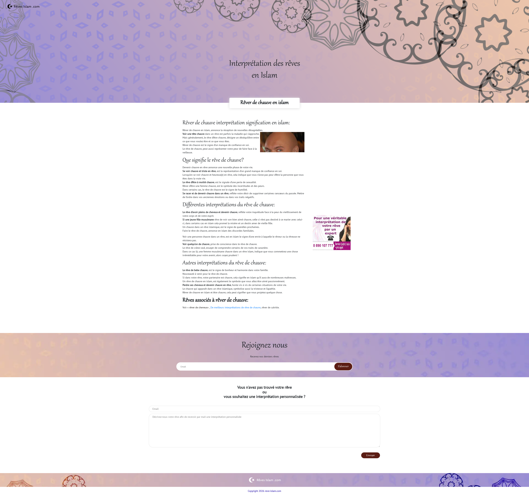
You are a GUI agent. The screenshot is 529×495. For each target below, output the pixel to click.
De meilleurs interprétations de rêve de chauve (235, 307)
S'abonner (343, 366)
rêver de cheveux (198, 307)
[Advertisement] (264, 38)
